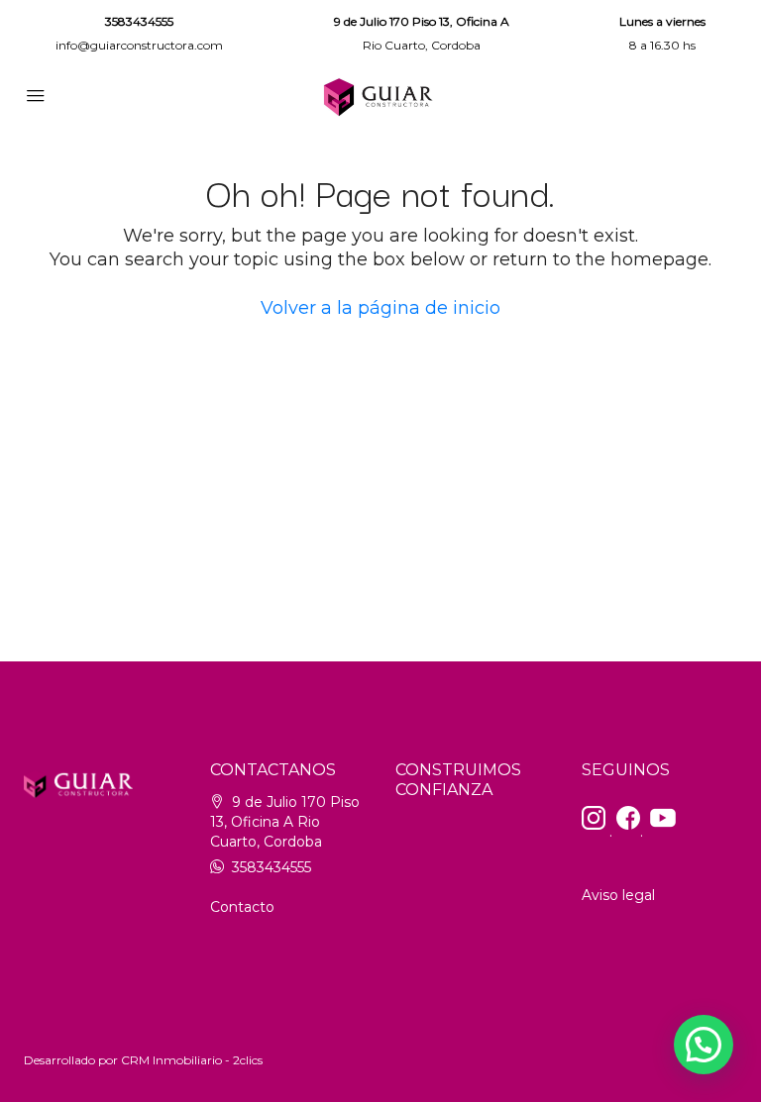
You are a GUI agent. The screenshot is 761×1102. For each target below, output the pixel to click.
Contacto (242, 907)
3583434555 (139, 21)
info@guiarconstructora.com (139, 45)
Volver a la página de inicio (380, 308)
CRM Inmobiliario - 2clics (192, 1059)
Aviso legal (618, 895)
